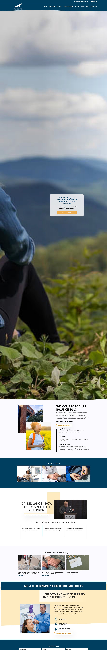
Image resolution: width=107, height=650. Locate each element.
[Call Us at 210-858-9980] (75, 1)
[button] (70, 509)
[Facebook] (92, 1)
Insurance (77, 6)
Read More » (21, 575)
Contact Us (93, 6)
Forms (82, 6)
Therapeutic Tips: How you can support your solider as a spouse (53, 573)
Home (45, 6)
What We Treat (68, 6)
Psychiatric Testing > (65, 429)
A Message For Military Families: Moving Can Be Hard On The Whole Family (28, 573)
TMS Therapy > (63, 436)
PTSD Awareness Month (72, 572)
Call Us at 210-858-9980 (82, 1)
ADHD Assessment (64, 445)
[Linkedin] (96, 1)
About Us (51, 6)
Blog (87, 6)
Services (59, 6)
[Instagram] (94, 1)
